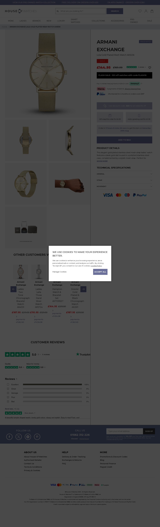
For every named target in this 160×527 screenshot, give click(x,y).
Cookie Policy (96, 266)
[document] (80, 262)
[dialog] (80, 263)
